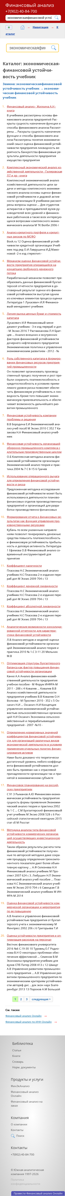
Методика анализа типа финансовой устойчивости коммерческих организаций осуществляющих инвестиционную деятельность (33, 836)
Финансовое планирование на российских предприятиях (33, 787)
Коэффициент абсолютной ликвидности (33, 606)
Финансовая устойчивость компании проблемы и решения (32, 417)
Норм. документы (24, 1067)
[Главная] (22, 27)
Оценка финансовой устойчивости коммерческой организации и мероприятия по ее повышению (33, 907)
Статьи (16, 1050)
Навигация (40, 27)
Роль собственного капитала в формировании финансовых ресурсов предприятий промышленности (34, 362)
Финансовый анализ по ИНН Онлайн (28, 1021)
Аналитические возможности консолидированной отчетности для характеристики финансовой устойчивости (34, 631)
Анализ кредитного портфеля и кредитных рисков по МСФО (33, 234)
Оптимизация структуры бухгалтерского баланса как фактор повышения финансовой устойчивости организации (33, 667)
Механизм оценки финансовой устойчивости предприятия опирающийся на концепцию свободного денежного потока (34, 267)
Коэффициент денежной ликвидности (32, 586)
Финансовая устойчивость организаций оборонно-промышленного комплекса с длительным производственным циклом (34, 448)
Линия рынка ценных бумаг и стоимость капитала (34, 316)
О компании (19, 1124)
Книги (16, 1056)
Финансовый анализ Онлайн (23, 1016)
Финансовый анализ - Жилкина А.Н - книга (31, 108)
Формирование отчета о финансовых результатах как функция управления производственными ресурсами (34, 521)
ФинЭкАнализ (20, 1086)
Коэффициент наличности (24, 565)
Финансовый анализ (29, 5)
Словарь (17, 1061)
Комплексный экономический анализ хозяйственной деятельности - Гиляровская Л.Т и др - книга (34, 171)
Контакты (17, 1130)
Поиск (20, 1135)
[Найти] (56, 18)
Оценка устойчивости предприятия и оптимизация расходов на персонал (34, 937)
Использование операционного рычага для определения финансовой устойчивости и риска (33, 480)
